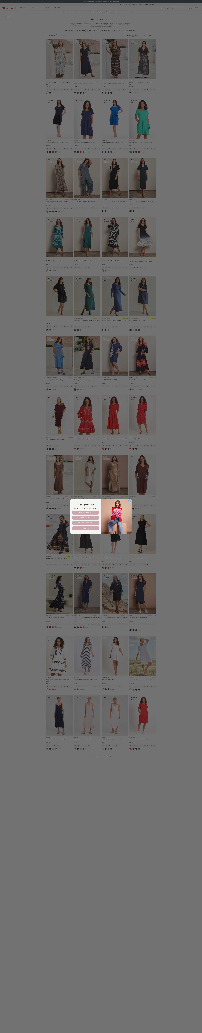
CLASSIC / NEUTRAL (85, 512)
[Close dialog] (129, 501)
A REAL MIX (85, 528)
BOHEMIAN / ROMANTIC (85, 523)
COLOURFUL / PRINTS (85, 518)
